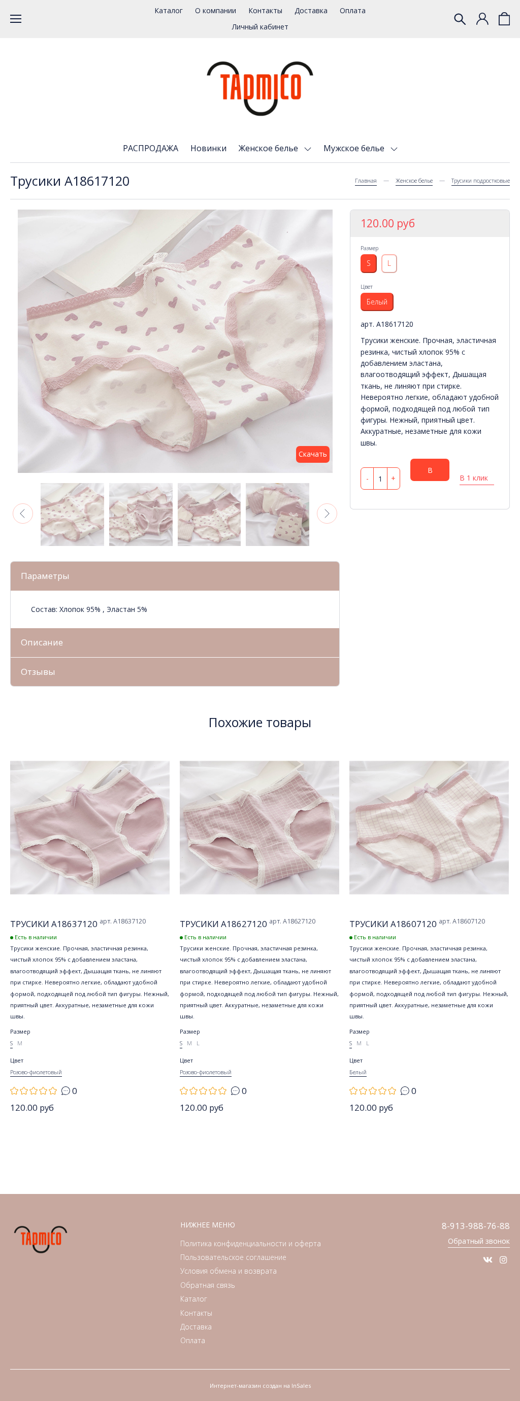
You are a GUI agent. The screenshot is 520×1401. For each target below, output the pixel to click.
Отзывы (38, 671)
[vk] (488, 1260)
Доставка (311, 10)
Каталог (168, 10)
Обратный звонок (479, 1241)
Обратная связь (207, 1285)
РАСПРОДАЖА (150, 148)
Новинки (208, 148)
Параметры (45, 576)
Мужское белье (354, 148)
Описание (42, 642)
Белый (377, 301)
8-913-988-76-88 (476, 1226)
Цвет (367, 286)
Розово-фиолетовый (36, 1072)
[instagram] (503, 1260)
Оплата (353, 10)
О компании (215, 10)
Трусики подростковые (480, 180)
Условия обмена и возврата (228, 1271)
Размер (369, 248)
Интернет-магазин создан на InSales (260, 1385)
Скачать (313, 454)
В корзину (430, 473)
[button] (23, 513)
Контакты (265, 10)
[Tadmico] (260, 88)
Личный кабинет (260, 26)
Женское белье (269, 148)
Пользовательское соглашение (233, 1257)
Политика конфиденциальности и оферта (250, 1243)
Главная (366, 180)
